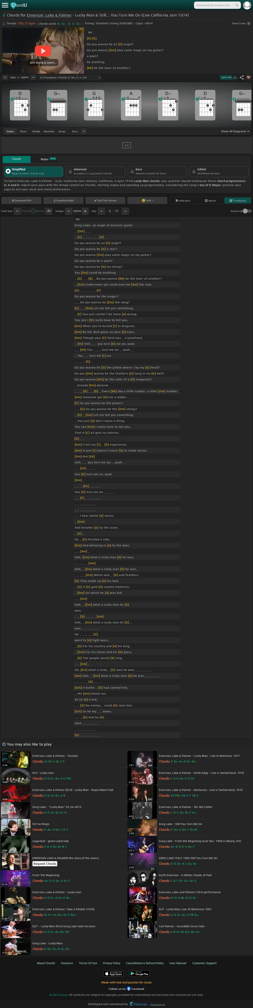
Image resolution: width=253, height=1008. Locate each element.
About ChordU (46, 963)
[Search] (237, 5)
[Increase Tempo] (33, 77)
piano (23, 131)
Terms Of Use (88, 963)
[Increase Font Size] (48, 211)
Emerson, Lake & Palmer (49, 15)
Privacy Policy (111, 963)
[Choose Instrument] (84, 131)
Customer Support (204, 963)
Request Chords (45, 864)
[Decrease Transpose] (101, 211)
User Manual (177, 963)
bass (75, 131)
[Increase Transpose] (125, 211)
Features (67, 963)
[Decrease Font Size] (17, 211)
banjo (62, 131)
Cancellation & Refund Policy (145, 963)
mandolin (49, 131)
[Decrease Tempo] (5, 77)
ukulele (36, 131)
